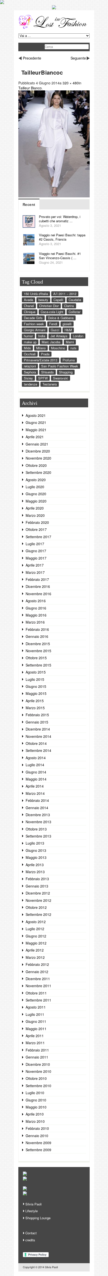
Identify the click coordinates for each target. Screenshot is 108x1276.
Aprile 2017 (35, 565)
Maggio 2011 (36, 1028)
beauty (43, 299)
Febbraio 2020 (37, 522)
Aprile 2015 (35, 700)
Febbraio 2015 (37, 714)
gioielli (67, 323)
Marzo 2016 (35, 622)
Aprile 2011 (35, 1035)
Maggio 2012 (36, 943)
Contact (31, 1233)
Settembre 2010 (38, 1085)
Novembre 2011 (38, 985)
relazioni (30, 366)
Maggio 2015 (36, 693)
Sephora (30, 372)
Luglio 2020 (35, 486)
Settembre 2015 (38, 665)
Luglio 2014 (35, 764)
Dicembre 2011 (38, 978)
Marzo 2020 (35, 515)
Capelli (58, 299)
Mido (27, 348)
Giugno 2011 (36, 1021)
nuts (73, 348)
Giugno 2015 (36, 686)
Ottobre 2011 (36, 992)
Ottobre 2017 (36, 529)
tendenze (30, 384)
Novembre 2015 (38, 650)
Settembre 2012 (38, 914)
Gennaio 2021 (37, 444)
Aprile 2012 (35, 950)
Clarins (69, 305)
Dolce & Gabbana (61, 317)
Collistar (74, 311)
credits (30, 1240)
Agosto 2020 (36, 479)
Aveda (28, 299)
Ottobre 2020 (36, 465)
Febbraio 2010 (37, 1128)
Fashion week (34, 323)
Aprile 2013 (35, 864)
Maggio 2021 (36, 429)
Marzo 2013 (35, 871)
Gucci (55, 329)
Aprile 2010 (35, 1114)
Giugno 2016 (36, 608)
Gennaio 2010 (37, 1135)
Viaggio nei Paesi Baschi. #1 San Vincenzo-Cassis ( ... (60, 255)
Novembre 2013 (38, 821)
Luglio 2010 (35, 1092)
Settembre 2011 (38, 1000)
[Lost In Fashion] (54, 28)
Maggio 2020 (36, 501)
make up (30, 342)
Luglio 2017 (35, 543)
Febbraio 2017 (37, 579)
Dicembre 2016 (38, 586)
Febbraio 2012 (37, 964)
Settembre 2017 (38, 536)
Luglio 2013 (35, 843)
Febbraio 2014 (37, 800)
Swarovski (60, 378)
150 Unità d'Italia (36, 293)
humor (28, 336)
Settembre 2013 (38, 836)
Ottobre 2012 (36, 907)
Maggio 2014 (36, 779)
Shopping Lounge (37, 1217)
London (78, 336)
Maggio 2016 (36, 615)
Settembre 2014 (38, 750)
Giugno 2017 (36, 550)
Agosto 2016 (36, 600)
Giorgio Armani (34, 329)
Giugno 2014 (36, 771)
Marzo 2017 (35, 572)
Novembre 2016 (38, 593)
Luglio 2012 (35, 928)
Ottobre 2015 (36, 657)
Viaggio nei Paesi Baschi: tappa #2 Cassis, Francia (62, 237)
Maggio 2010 (36, 1106)
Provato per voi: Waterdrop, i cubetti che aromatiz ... (59, 218)
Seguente (78, 58)
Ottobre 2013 (36, 828)
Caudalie (75, 299)
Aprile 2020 (35, 508)
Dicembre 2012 (38, 893)
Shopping (66, 372)
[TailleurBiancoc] (54, 195)
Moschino (58, 348)
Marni (70, 342)
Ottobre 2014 (36, 743)
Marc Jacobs (51, 342)
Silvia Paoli (33, 1204)
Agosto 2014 (36, 757)
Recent (29, 204)
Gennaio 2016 (37, 636)
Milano (41, 348)
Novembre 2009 (38, 1142)
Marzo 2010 (35, 1121)
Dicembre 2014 (38, 729)
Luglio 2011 (35, 1014)
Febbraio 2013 (37, 878)
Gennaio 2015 (37, 722)
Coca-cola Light (52, 311)
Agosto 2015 (36, 672)
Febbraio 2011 (37, 1049)
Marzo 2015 (35, 707)
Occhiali (30, 354)
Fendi (53, 323)
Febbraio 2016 (37, 629)
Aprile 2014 (35, 786)
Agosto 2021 (36, 415)
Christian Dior (49, 305)
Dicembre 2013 (38, 814)
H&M (68, 329)
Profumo (69, 360)
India (41, 336)
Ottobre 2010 (36, 1078)
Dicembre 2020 (38, 451)
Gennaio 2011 (37, 1057)
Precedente (32, 58)
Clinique (29, 311)
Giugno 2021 (36, 422)
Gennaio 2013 (37, 886)
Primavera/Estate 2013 (40, 360)
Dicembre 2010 (38, 1064)
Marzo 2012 (35, 957)
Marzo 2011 (35, 1042)
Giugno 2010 (36, 1099)
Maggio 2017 (36, 558)
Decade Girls (33, 317)
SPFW (43, 378)
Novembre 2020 (38, 458)
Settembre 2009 (38, 1149)
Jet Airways (59, 336)
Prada (45, 354)
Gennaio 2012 (37, 971)
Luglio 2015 (35, 679)
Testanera (49, 384)
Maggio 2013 (36, 857)
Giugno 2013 (36, 850)
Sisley (28, 378)
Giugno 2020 (36, 493)
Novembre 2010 (38, 1071)
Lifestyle (31, 1210)
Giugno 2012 (36, 935)
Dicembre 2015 (38, 643)
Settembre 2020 (38, 472)
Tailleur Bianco (30, 87)
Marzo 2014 (35, 793)
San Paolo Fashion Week (59, 366)
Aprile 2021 (35, 436)
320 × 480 (71, 82)
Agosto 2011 (36, 1007)
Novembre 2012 (38, 900)
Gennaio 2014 (37, 807)
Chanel (29, 305)
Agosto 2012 (36, 921)
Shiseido (47, 372)
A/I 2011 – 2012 (64, 293)
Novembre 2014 (38, 736)
